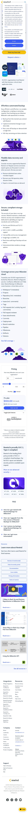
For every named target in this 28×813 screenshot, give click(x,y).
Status (4, 741)
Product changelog (7, 750)
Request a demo (13, 57)
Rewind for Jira (6, 690)
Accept (14, 41)
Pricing (16, 696)
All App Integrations (7, 683)
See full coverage (7, 341)
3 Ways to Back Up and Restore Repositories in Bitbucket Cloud (13, 600)
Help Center (18, 698)
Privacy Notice (16, 787)
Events (16, 692)
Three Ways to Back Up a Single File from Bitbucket (14, 628)
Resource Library (19, 683)
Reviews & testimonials (14, 560)
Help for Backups (7, 765)
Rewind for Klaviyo (7, 718)
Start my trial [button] (14, 408)
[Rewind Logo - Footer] (14, 780)
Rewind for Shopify (7, 698)
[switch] (14, 391)
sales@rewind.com (19, 742)
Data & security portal (14, 564)
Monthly (10, 391)
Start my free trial (14, 52)
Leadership (6, 732)
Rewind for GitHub (7, 696)
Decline (14, 45)
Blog (16, 694)
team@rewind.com (19, 732)
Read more (6, 607)
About (4, 730)
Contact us (5, 737)
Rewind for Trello (7, 716)
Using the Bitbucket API (11, 656)
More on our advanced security (11, 471)
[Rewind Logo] (6, 2)
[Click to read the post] (14, 590)
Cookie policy (6, 747)
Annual (18, 391)
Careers (5, 735)
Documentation (14, 568)
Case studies (14, 572)
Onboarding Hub (19, 701)
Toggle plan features (9, 412)
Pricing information (14, 576)
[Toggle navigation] (25, 2)
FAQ (4, 772)
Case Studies (18, 690)
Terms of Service (8, 787)
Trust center (6, 739)
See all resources (20, 669)
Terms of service (14, 579)
